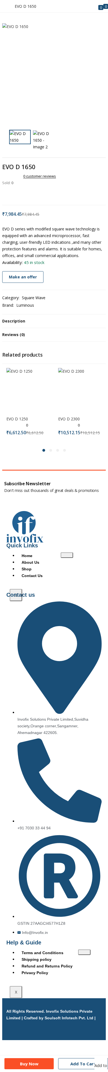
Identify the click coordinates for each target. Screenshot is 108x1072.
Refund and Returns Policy (47, 966)
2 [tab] (50, 450)
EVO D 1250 (17, 418)
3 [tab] (57, 450)
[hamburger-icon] (67, 555)
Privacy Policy (35, 973)
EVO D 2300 (69, 418)
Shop (27, 569)
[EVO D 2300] (80, 389)
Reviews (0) (13, 334)
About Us (30, 562)
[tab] (54, 321)
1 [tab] (43, 450)
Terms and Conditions (42, 953)
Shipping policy (37, 959)
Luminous (25, 305)
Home (27, 555)
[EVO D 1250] (28, 389)
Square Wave (33, 297)
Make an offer (23, 277)
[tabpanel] (28, 405)
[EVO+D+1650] (11, 194)
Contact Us (32, 575)
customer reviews (39, 176)
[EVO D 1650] (4, 194)
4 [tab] (64, 450)
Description (13, 321)
